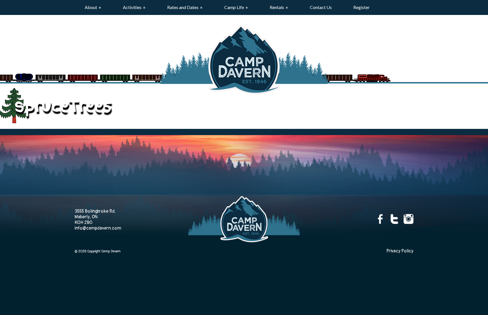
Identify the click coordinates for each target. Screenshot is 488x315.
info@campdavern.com (98, 228)
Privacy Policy (399, 251)
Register (361, 7)
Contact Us (321, 7)
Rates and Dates (183, 7)
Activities (132, 7)
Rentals (277, 7)
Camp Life (234, 7)
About (91, 7)
